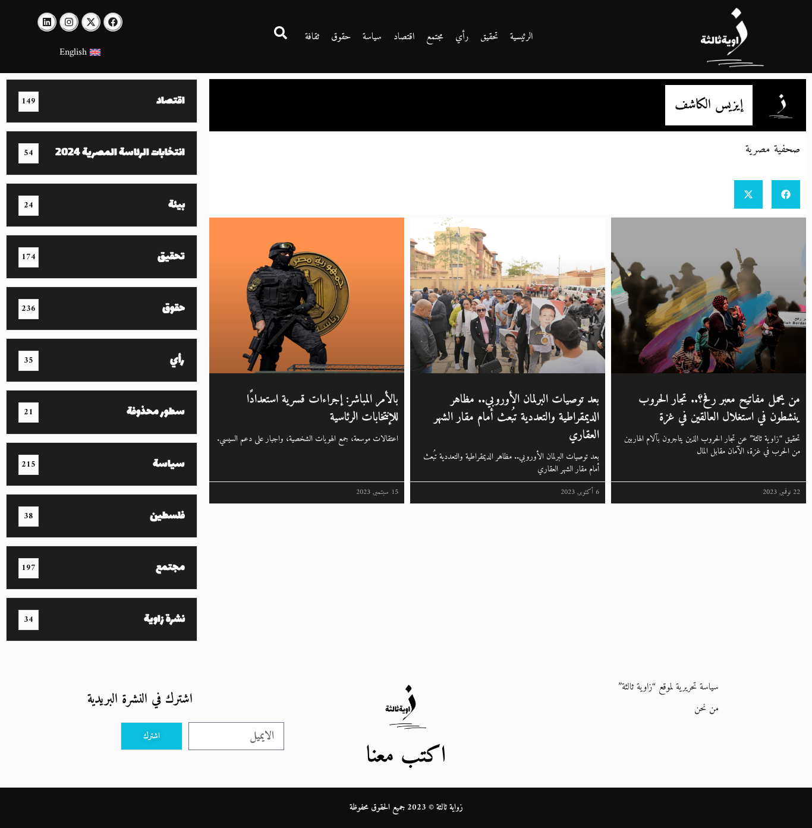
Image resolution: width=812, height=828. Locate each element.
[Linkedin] (46, 22)
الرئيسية (521, 37)
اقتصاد (404, 37)
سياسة (372, 37)
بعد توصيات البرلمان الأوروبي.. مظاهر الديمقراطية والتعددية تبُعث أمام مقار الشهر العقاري (516, 417)
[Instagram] (68, 22)
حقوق (341, 37)
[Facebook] (112, 22)
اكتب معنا (406, 756)
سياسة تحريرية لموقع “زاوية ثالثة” (668, 687)
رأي (461, 37)
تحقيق (489, 37)
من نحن (706, 708)
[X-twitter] (90, 22)
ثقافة (312, 37)
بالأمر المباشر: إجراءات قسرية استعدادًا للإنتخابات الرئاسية (322, 408)
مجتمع (434, 37)
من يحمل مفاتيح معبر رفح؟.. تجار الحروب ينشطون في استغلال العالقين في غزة (719, 408)
